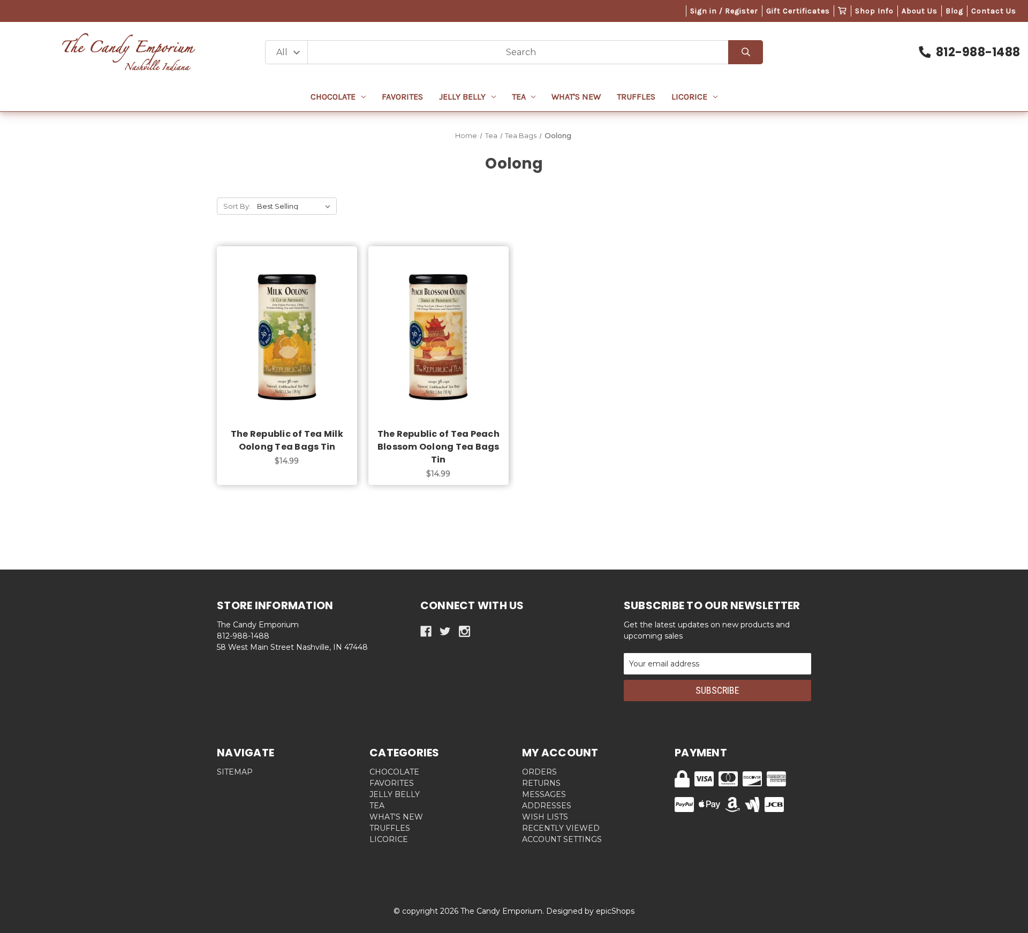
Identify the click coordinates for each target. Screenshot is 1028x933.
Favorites (402, 97)
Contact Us (993, 11)
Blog (954, 11)
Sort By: (237, 206)
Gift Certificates (798, 11)
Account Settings (562, 839)
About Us (920, 11)
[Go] (745, 52)
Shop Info (874, 11)
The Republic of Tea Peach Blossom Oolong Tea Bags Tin (438, 447)
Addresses (546, 805)
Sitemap (235, 772)
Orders (539, 772)
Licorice (689, 97)
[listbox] (295, 206)
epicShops (615, 911)
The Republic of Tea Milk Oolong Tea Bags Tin (287, 440)
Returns (541, 783)
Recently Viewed (561, 828)
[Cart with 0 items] (842, 11)
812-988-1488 (978, 52)
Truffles (636, 97)
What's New (576, 97)
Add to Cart (292, 353)
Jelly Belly (462, 97)
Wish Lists (545, 817)
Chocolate (333, 97)
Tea (519, 97)
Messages (544, 794)
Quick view (287, 325)
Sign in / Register (724, 11)
